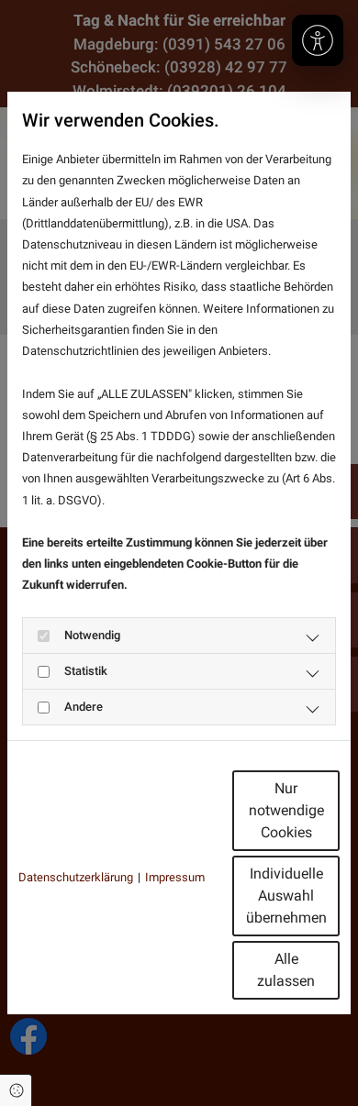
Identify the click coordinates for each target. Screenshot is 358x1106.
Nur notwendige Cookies (286, 810)
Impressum (175, 877)
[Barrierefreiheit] (317, 40)
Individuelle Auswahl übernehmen (286, 895)
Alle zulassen (286, 970)
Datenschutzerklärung (75, 877)
